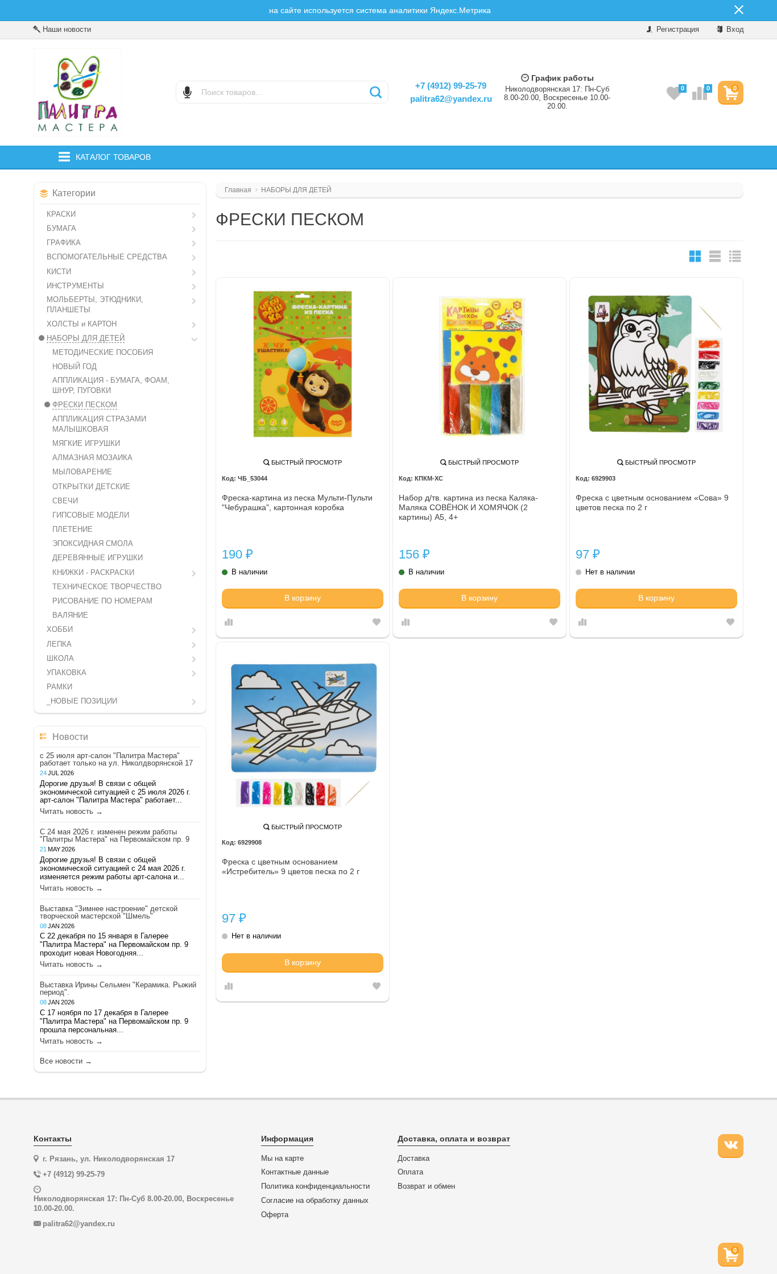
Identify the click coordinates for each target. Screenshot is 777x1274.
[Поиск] (375, 92)
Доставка (413, 1159)
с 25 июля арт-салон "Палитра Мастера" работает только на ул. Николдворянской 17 (116, 759)
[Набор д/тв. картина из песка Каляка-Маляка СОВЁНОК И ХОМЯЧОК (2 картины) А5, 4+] (479, 364)
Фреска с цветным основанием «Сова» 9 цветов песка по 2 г (652, 502)
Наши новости (65, 29)
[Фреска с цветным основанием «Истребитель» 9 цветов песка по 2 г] (302, 728)
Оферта (274, 1215)
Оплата (410, 1172)
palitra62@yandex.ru (451, 99)
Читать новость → (71, 812)
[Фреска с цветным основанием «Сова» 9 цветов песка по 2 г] (656, 364)
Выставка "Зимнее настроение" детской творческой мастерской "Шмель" (108, 912)
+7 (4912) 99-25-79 (450, 85)
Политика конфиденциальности (315, 1186)
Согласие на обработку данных (315, 1201)
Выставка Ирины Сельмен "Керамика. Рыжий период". (118, 988)
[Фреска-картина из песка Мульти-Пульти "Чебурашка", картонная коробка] (302, 364)
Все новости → (66, 1061)
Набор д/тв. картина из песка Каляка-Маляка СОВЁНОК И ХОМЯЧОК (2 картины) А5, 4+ (468, 507)
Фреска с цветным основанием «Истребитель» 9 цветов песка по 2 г (290, 866)
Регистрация (676, 29)
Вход (734, 29)
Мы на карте (282, 1159)
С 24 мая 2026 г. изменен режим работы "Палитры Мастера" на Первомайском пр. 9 (114, 835)
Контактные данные (295, 1172)
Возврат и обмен (426, 1186)
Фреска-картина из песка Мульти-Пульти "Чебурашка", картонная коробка (297, 502)
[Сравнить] (228, 623)
